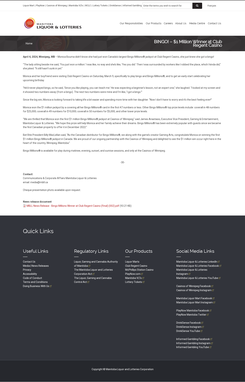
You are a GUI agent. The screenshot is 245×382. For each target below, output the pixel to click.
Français (212, 5)
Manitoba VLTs (76, 5)
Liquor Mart (28, 5)
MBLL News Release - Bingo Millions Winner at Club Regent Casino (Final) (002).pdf (73, 205)
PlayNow (40, 5)
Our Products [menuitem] (153, 23)
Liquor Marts (132, 261)
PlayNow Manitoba (192, 310)
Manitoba (133, 278)
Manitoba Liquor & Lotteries (196, 261)
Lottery (133, 282)
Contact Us (29, 261)
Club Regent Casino (136, 265)
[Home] (53, 23)
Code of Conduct (32, 278)
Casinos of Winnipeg (56, 5)
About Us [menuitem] (180, 23)
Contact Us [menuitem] (214, 23)
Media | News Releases (36, 265)
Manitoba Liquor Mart (194, 298)
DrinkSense (115, 5)
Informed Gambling (132, 5)
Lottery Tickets (100, 5)
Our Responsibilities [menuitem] (131, 23)
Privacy (27, 269)
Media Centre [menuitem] (197, 23)
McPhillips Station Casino (139, 269)
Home (29, 43)
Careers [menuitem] (168, 23)
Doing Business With (36, 286)
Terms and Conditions (35, 282)
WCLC (88, 5)
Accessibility (30, 273)
